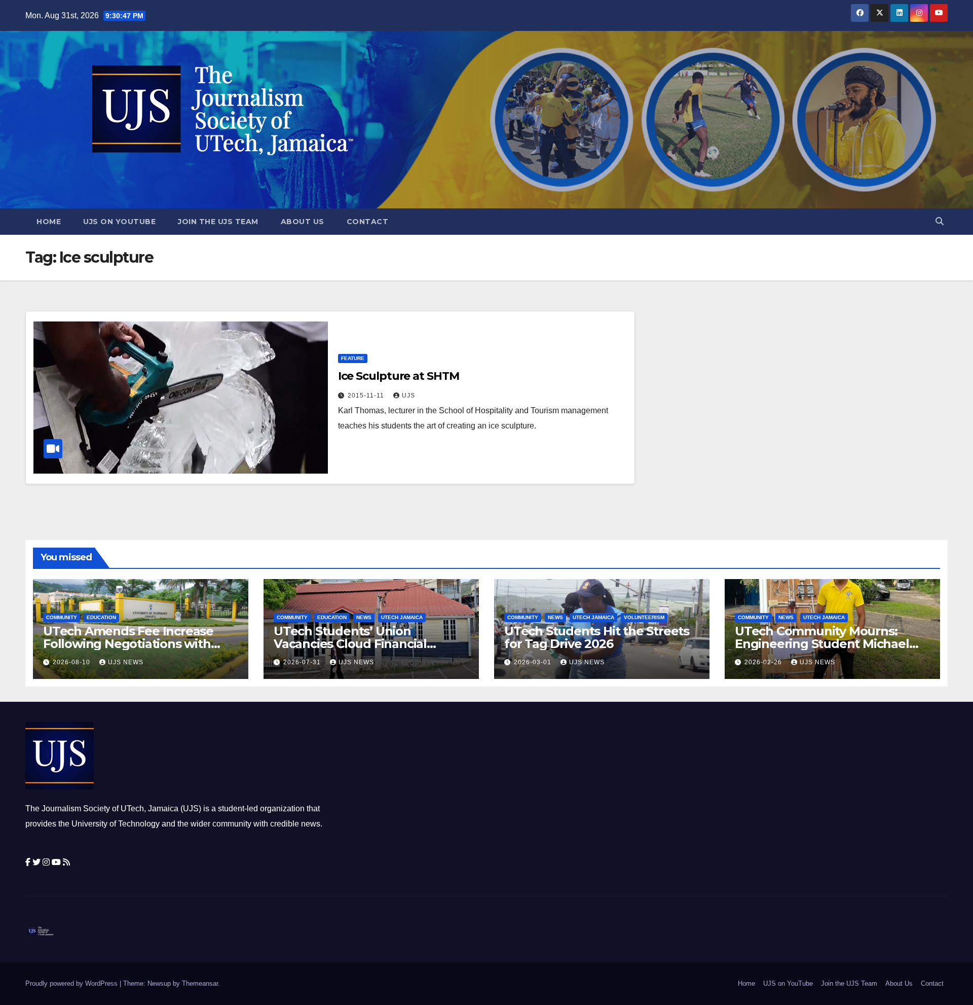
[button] (939, 221)
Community (61, 617)
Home (48, 221)
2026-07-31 (303, 662)
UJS (408, 395)
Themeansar (200, 983)
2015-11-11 (367, 395)
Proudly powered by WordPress (72, 983)
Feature (352, 358)
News (363, 617)
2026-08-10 (72, 662)
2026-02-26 (764, 662)
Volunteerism (644, 617)
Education (101, 617)
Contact (368, 221)
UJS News (125, 662)
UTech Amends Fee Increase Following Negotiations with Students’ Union (128, 644)
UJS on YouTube (119, 221)
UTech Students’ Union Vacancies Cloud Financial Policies (350, 644)
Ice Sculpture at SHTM (398, 376)
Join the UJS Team (218, 221)
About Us (302, 221)
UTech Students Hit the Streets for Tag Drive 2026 (596, 637)
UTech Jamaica (402, 617)
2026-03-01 (533, 662)
